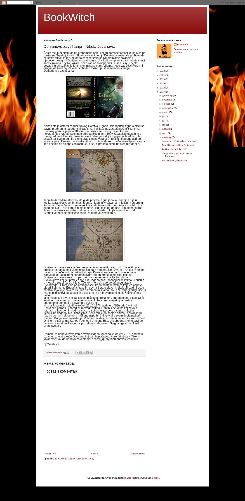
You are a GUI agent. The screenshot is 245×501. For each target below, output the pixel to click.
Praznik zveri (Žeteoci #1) (174, 160)
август (165, 112)
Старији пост (138, 453)
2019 (162, 83)
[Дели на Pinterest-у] (91, 352)
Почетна (94, 453)
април (165, 129)
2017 (162, 92)
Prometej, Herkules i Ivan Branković (179, 141)
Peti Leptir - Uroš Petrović (174, 149)
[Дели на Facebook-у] (87, 352)
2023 (162, 71)
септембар (168, 108)
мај (164, 125)
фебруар (167, 137)
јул (164, 116)
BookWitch (69, 17)
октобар (166, 104)
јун (164, 120)
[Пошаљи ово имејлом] (77, 352)
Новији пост (50, 453)
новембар (167, 100)
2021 (162, 75)
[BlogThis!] (80, 352)
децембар (167, 95)
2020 (162, 79)
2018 (162, 88)
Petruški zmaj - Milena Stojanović (178, 145)
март (165, 133)
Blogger (155, 478)
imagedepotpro (131, 478)
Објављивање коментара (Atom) (77, 458)
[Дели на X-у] (84, 352)
